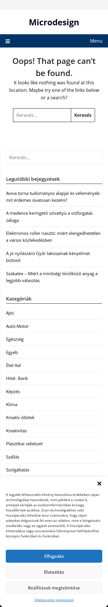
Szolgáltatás (17, 470)
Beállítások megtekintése (54, 588)
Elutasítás (54, 572)
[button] (99, 483)
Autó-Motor (17, 326)
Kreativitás (16, 430)
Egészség (15, 339)
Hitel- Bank (17, 378)
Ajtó (10, 313)
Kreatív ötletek (20, 417)
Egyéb (12, 352)
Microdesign (54, 22)
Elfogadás (54, 556)
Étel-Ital (13, 365)
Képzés (13, 391)
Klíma (11, 404)
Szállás (12, 457)
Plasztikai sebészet (24, 443)
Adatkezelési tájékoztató (54, 600)
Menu (96, 41)
